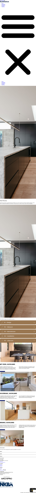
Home (2, 3)
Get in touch (1, 458)
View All (1, 468)
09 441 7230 (1, 461)
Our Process (1, 465)
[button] (18, 44)
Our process (3, 4)
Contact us (3, 6)
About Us (1, 464)
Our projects (3, 83)
